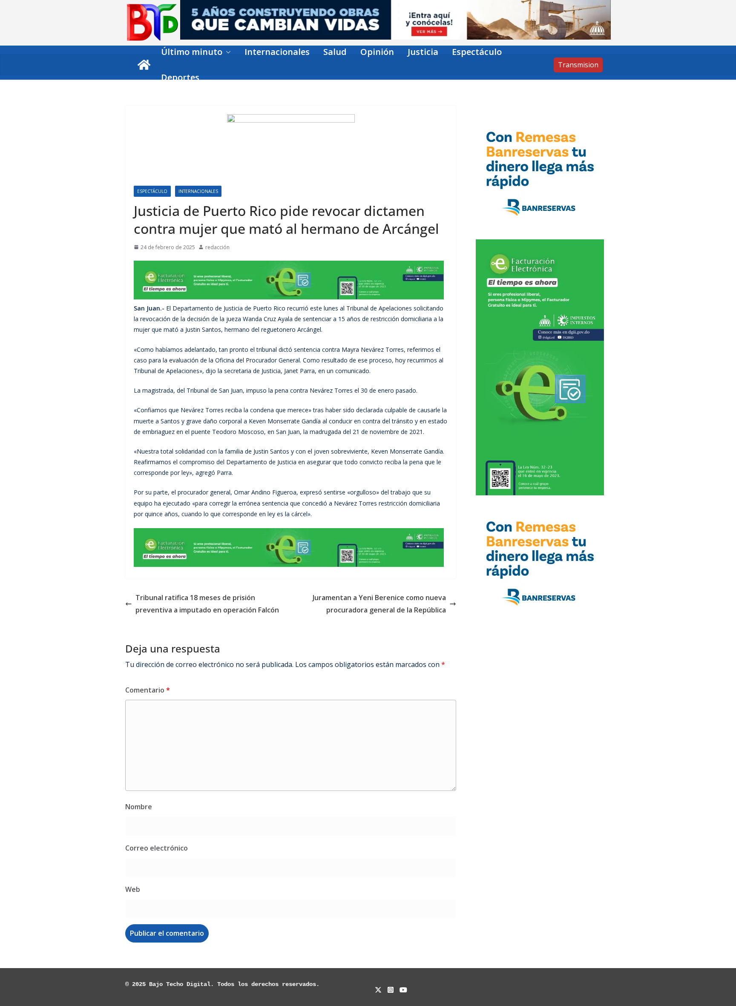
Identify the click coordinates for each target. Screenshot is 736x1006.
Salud (335, 51)
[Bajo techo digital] (144, 65)
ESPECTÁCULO (152, 191)
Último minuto (191, 51)
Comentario (147, 690)
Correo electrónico (156, 848)
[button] (226, 51)
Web (132, 889)
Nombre (138, 806)
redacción (217, 247)
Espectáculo (477, 51)
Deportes (180, 77)
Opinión (377, 51)
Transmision (578, 64)
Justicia (423, 51)
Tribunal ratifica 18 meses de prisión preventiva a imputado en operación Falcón (207, 604)
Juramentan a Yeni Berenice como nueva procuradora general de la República (379, 604)
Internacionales (277, 51)
